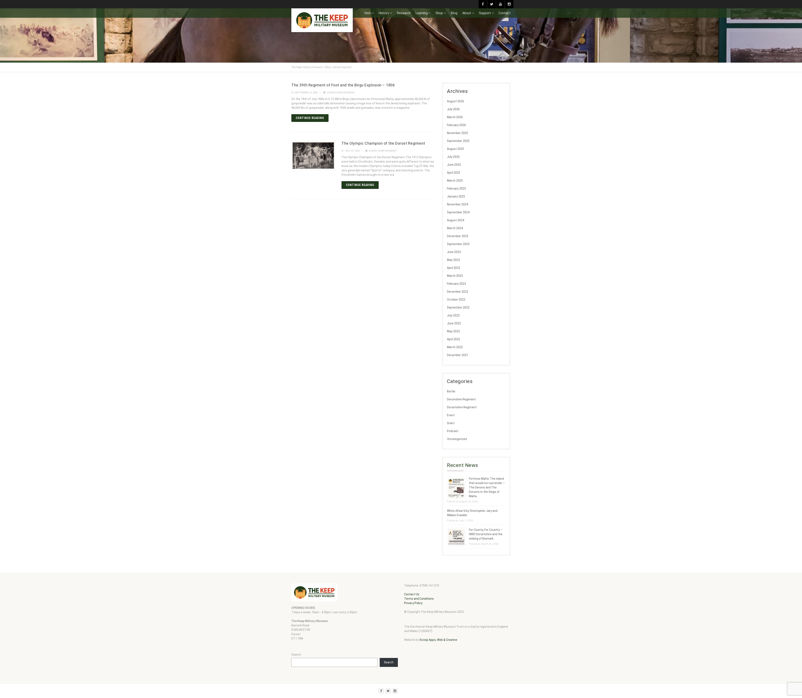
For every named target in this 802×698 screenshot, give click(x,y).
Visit (367, 13)
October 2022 (456, 299)
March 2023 (455, 275)
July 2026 (453, 109)
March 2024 (455, 228)
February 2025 (456, 188)
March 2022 (455, 347)
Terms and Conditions (419, 598)
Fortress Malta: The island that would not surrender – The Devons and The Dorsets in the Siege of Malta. (487, 487)
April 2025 (453, 172)
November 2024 (457, 204)
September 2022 (458, 307)
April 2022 (453, 339)
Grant (450, 423)
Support (485, 13)
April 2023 (453, 267)
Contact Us (411, 594)
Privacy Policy (413, 603)
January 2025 (456, 196)
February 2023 (456, 283)
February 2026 (456, 125)
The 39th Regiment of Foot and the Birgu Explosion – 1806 (343, 85)
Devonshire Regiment (461, 399)
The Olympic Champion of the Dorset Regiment (383, 143)
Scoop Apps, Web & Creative (438, 639)
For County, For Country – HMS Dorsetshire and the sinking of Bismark (486, 534)
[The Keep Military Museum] (322, 20)
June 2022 (454, 323)
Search (296, 654)
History (383, 13)
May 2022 (453, 331)
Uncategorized (457, 439)
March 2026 (455, 117)
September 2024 (458, 212)
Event (451, 415)
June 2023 (454, 252)
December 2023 (457, 236)
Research (404, 13)
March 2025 (455, 180)
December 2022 (457, 291)
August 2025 (455, 148)
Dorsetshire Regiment (341, 92)
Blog (454, 13)
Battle (451, 391)
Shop (439, 13)
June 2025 (454, 164)
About (466, 13)
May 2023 (453, 260)
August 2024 (455, 220)
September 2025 (458, 141)
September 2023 (458, 244)
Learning (421, 13)
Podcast (452, 431)
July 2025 (453, 156)
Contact (505, 13)
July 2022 (453, 315)
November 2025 (457, 133)
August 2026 (455, 101)
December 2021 (457, 355)
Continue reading (310, 118)
